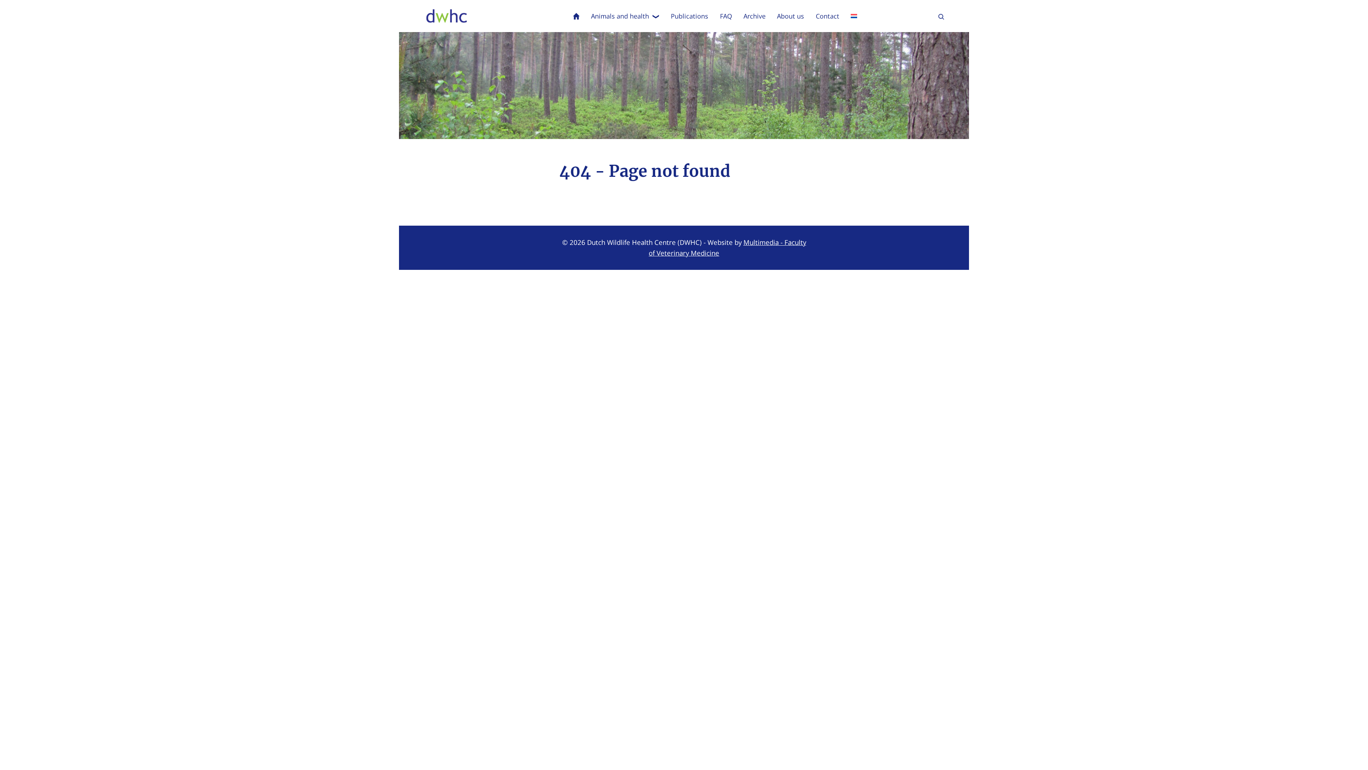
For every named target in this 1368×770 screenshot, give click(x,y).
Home (576, 16)
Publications (689, 16)
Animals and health (620, 16)
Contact (827, 16)
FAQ (726, 16)
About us (790, 16)
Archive (754, 16)
